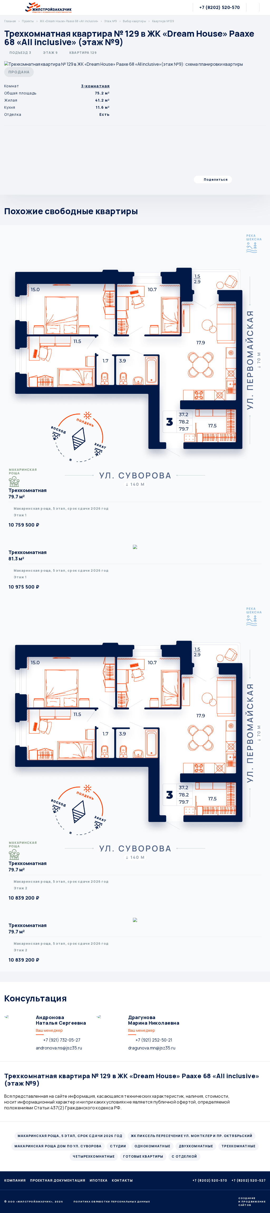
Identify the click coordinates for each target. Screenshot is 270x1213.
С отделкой (184, 1156)
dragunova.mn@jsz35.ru (151, 1048)
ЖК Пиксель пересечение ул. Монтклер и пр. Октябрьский (191, 1136)
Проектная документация (57, 1180)
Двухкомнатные (196, 1146)
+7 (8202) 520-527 (249, 1180)
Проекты (28, 21)
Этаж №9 (110, 21)
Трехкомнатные (238, 1146)
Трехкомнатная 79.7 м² (27, 493)
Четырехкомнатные (94, 1156)
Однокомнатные (152, 1146)
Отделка (12, 114)
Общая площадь (20, 92)
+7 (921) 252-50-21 (154, 1040)
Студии (118, 1146)
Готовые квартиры (143, 1156)
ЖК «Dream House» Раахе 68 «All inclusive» (69, 21)
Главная (10, 21)
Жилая (11, 100)
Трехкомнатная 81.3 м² (27, 555)
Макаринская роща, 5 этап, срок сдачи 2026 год (70, 1136)
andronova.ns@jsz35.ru (59, 1048)
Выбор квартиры (134, 21)
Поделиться (216, 179)
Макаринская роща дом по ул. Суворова (58, 1146)
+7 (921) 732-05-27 (61, 1040)
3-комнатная (95, 85)
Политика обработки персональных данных (112, 1201)
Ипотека (99, 1180)
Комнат (11, 85)
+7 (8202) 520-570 (219, 7)
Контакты (122, 1180)
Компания (15, 1180)
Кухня (10, 107)
